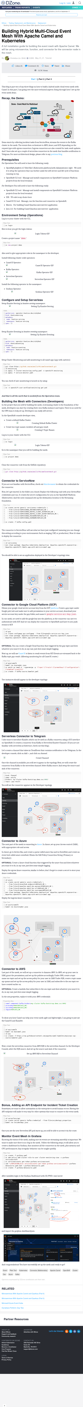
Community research (9, 1336)
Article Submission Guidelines (8, 1344)
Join (69, 2)
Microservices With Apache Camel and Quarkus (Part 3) (23, 1298)
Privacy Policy (6, 1360)
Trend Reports (22, 7)
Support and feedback (9, 1334)
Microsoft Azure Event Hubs (12, 1303)
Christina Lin (15, 58)
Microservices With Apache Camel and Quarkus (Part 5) (23, 1293)
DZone (4, 23)
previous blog (56, 154)
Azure (39, 844)
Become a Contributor (9, 1347)
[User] (73, 3)
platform (54, 608)
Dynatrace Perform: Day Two (13, 1308)
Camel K (21, 653)
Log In (62, 2)
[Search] (80, 2)
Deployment (42, 23)
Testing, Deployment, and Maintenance (22, 23)
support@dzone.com (31, 1349)
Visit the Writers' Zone (9, 1351)
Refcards (7, 7)
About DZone (6, 1332)
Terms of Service (7, 1358)
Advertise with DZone (31, 1332)
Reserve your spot (41, 15)
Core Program (6, 1349)
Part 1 (34, 79)
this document (50, 484)
